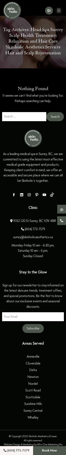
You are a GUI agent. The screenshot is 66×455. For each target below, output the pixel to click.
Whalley (33, 417)
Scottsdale (33, 397)
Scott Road (33, 390)
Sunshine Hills (33, 404)
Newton (33, 377)
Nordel (33, 384)
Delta (33, 370)
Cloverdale (33, 363)
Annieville (33, 356)
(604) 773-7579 (18, 450)
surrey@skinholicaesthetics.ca (33, 237)
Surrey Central (33, 411)
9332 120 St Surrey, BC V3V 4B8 (34, 221)
